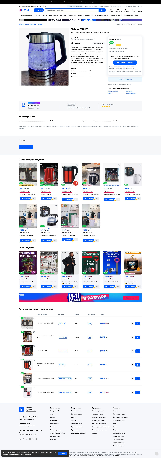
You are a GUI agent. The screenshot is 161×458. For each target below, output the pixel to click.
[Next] (34, 363)
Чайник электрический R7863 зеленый (70, 235)
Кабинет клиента (76, 411)
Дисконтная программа (120, 417)
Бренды (101, 6)
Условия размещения (98, 420)
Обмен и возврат (131, 93)
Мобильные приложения (75, 6)
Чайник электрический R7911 (28, 194)
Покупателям (76, 408)
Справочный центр (119, 446)
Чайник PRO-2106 (46, 194)
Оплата (110, 93)
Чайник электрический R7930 (91, 194)
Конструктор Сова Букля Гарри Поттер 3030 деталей (133, 282)
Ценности (53, 417)
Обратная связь (25, 424)
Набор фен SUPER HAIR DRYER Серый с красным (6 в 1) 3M (91, 282)
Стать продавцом (127, 6)
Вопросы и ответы (119, 433)
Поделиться (105, 32)
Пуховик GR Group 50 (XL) (70, 282)
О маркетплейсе (88, 6)
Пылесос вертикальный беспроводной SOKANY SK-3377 (49, 282)
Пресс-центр (54, 420)
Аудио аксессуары (84, 15)
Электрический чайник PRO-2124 (70, 194)
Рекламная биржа (118, 436)
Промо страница (55, 430)
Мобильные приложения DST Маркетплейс (31, 409)
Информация (55, 408)
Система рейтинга (118, 439)
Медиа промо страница (57, 433)
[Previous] (21, 363)
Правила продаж (99, 455)
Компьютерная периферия (100, 15)
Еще (136, 15)
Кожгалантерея (128, 15)
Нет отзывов (75, 32)
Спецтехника (72, 15)
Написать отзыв (26, 147)
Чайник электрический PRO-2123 (45, 337)
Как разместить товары (99, 423)
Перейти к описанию (98, 43)
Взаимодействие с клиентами (101, 427)
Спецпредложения (26, 15)
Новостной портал (119, 420)
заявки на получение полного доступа (119, 2)
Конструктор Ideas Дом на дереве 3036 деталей (28, 282)
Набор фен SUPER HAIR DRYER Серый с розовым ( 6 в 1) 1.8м (112, 282)
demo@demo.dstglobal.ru (28, 417)
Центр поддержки (118, 443)
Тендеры (106, 6)
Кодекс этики (54, 423)
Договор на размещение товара (85, 455)
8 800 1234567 (42, 6)
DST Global (116, 455)
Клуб (114, 423)
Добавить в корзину (126, 62)
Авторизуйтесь (63, 2)
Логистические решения (99, 430)
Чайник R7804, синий (89, 235)
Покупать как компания (78, 433)
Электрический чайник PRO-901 (112, 194)
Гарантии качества (77, 427)
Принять (62, 453)
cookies (14, 452)
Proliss (77, 37)
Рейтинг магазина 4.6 (108, 104)
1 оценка (67, 283)
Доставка (129, 91)
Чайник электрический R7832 (45, 392)
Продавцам (96, 408)
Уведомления (118, 11)
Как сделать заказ (113, 91)
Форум (115, 427)
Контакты (53, 439)
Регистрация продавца (99, 417)
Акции (95, 6)
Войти (111, 11)
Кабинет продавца (98, 411)
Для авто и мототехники (50, 15)
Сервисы (139, 11)
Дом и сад (63, 15)
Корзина (133, 11)
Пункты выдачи (137, 6)
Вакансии (53, 427)
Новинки (38, 15)
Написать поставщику (117, 51)
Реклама (22, 20)
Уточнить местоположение (28, 6)
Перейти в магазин (33, 108)
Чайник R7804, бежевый (27, 235)
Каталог (40, 10)
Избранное (126, 11)
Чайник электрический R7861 (49, 235)
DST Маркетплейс (54, 2)
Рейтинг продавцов (115, 6)
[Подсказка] (94, 39)
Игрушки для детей (116, 15)
